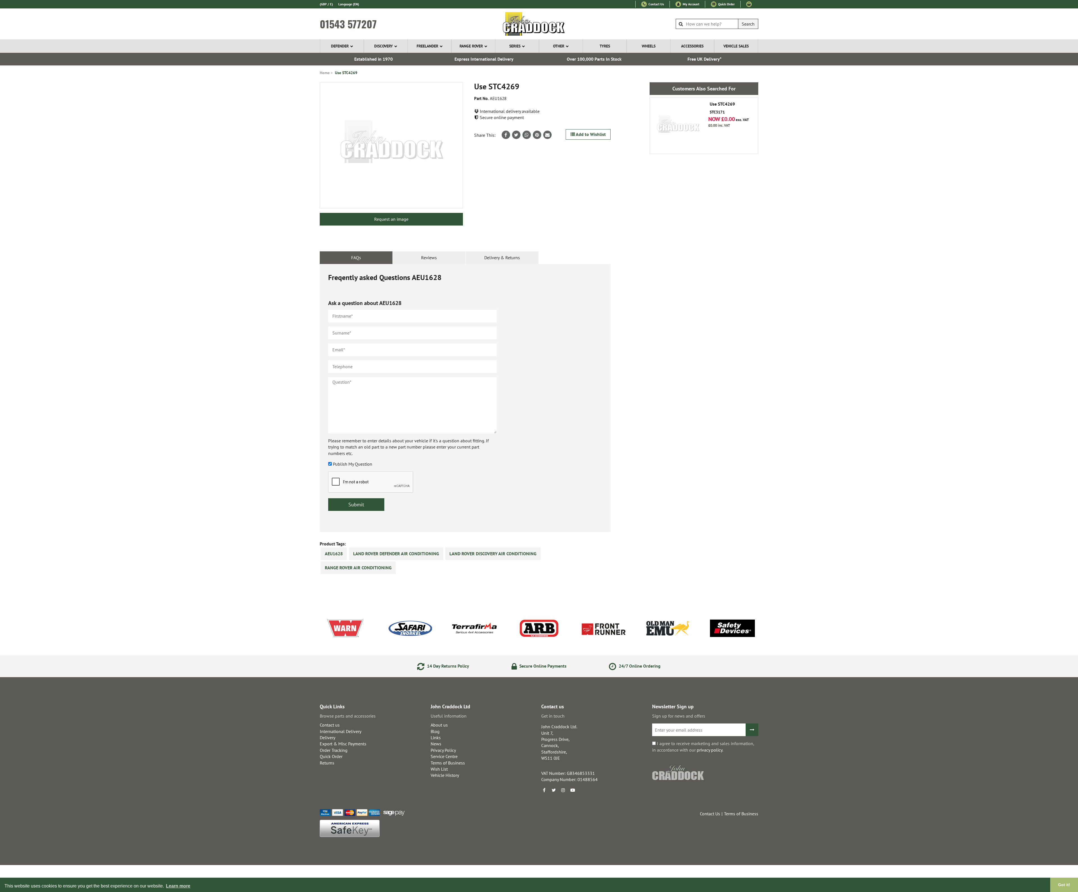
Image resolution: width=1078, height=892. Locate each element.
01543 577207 (348, 24)
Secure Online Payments (542, 666)
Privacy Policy (443, 750)
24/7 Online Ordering (639, 666)
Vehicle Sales (736, 46)
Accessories (692, 46)
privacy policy (709, 750)
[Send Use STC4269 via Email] (547, 135)
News (436, 744)
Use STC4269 (346, 72)
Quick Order (726, 4)
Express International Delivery (484, 59)
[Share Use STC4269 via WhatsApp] (526, 135)
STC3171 (722, 108)
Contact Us (656, 4)
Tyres (605, 46)
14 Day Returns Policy (447, 666)
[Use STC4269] (391, 145)
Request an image (391, 219)
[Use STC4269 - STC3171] (678, 125)
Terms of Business (448, 763)
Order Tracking (334, 750)
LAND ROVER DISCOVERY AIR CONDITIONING (492, 553)
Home (325, 72)
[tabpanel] (465, 398)
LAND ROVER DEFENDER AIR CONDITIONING (396, 553)
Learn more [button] (178, 886)
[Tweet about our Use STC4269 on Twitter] (516, 135)
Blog (435, 731)
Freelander (427, 46)
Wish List (439, 769)
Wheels (649, 46)
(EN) (348, 4)
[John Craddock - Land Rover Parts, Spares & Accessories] (539, 24)
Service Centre (444, 756)
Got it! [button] (1064, 884)
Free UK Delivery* (704, 59)
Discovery (383, 46)
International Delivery (340, 731)
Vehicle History (445, 775)
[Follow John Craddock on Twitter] (553, 790)
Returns (327, 763)
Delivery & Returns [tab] (502, 257)
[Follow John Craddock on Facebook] (544, 790)
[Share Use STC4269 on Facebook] (506, 135)
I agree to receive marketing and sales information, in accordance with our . (703, 746)
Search (748, 24)
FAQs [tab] (356, 257)
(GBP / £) (326, 4)
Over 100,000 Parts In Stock (594, 59)
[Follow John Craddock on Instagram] (563, 790)
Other (558, 46)
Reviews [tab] (429, 257)
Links (436, 737)
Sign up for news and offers (678, 716)
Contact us (330, 725)
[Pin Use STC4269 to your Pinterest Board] (537, 135)
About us (439, 725)
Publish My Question (352, 464)
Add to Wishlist (590, 134)
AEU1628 (334, 553)
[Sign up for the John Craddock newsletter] (752, 729)
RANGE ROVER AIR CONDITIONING (358, 567)
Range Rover (471, 46)
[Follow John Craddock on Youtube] (572, 790)
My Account (690, 4)
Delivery (327, 737)
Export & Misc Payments (343, 744)
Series (514, 46)
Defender (340, 46)
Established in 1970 (373, 59)
